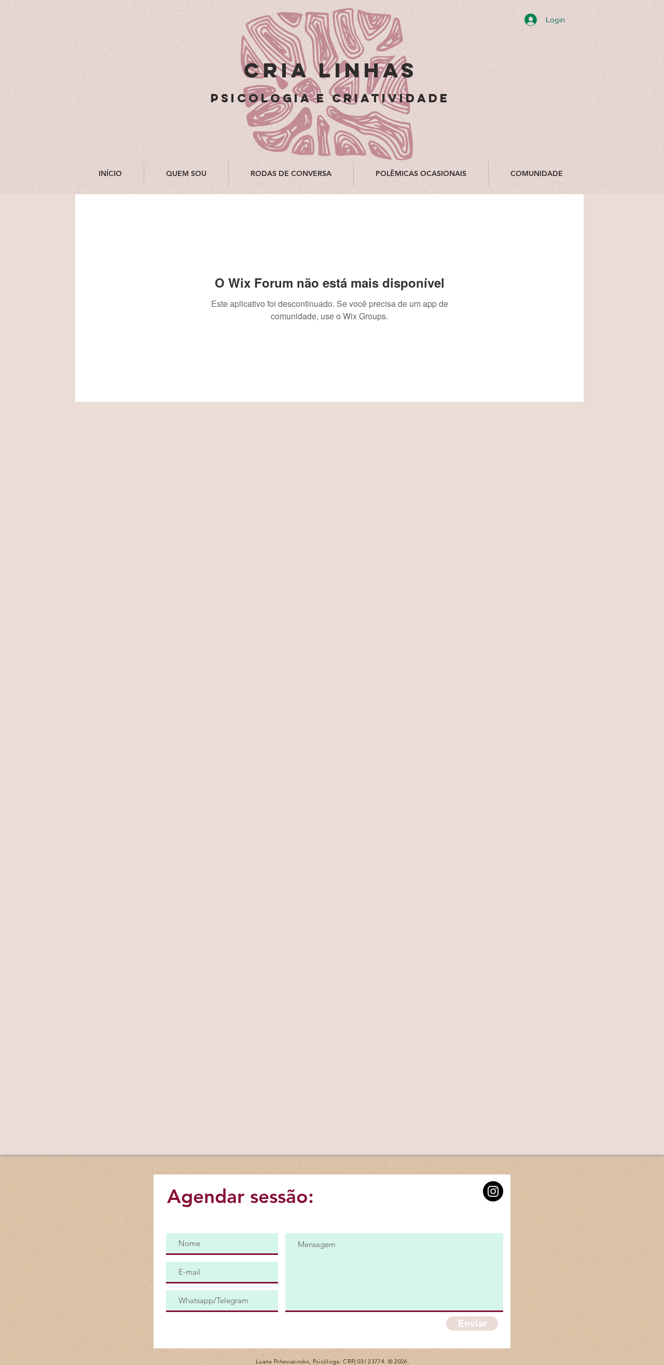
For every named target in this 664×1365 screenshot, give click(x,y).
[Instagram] (493, 1191)
